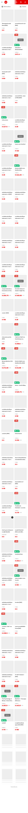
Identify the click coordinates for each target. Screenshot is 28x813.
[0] (20, 2)
